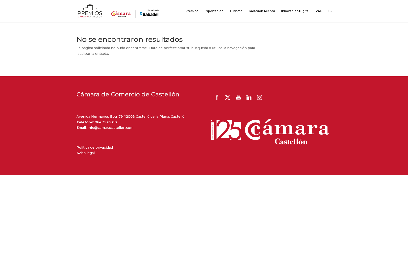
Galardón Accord (262, 11)
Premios (192, 11)
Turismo (236, 11)
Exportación (213, 11)
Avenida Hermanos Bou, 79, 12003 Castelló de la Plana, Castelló (130, 116)
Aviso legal (85, 153)
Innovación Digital (295, 11)
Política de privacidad (94, 147)
